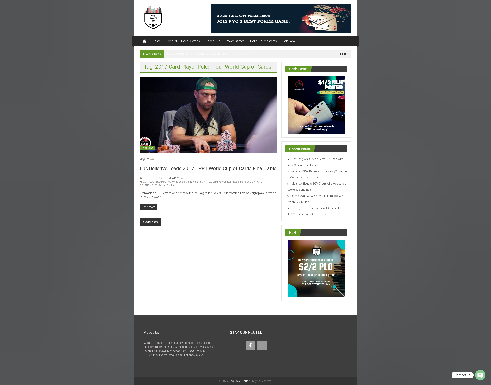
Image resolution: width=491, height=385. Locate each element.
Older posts (152, 221)
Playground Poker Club (243, 182)
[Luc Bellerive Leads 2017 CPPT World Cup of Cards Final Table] (208, 114)
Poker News (147, 148)
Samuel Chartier (166, 185)
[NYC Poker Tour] (145, 41)
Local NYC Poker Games (183, 41)
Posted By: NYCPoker (153, 178)
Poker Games (235, 41)
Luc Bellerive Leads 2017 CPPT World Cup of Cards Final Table (208, 168)
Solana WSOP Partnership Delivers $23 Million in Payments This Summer (211, 53)
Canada (197, 182)
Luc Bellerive (214, 182)
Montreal (226, 182)
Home (156, 41)
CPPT (204, 182)
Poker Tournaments (263, 41)
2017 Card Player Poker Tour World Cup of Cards (167, 182)
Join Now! (289, 41)
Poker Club (213, 41)
